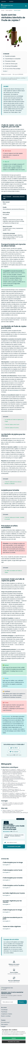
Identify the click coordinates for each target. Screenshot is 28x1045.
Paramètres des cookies (13, 1041)
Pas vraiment (15, 751)
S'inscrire (21, 1002)
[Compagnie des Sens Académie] (9, 6)
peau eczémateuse (14, 390)
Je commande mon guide (14, 846)
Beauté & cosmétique (6, 1016)
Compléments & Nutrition (6, 1013)
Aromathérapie (4, 1009)
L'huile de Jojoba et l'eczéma (12, 427)
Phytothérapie (4, 1011)
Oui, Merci (15, 747)
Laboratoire (3, 1)
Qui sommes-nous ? (5, 1022)
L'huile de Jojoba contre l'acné (12, 424)
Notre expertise (4, 1024)
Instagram (3, 1026)
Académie (11, 1)
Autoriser (14, 1038)
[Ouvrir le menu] (26, 6)
